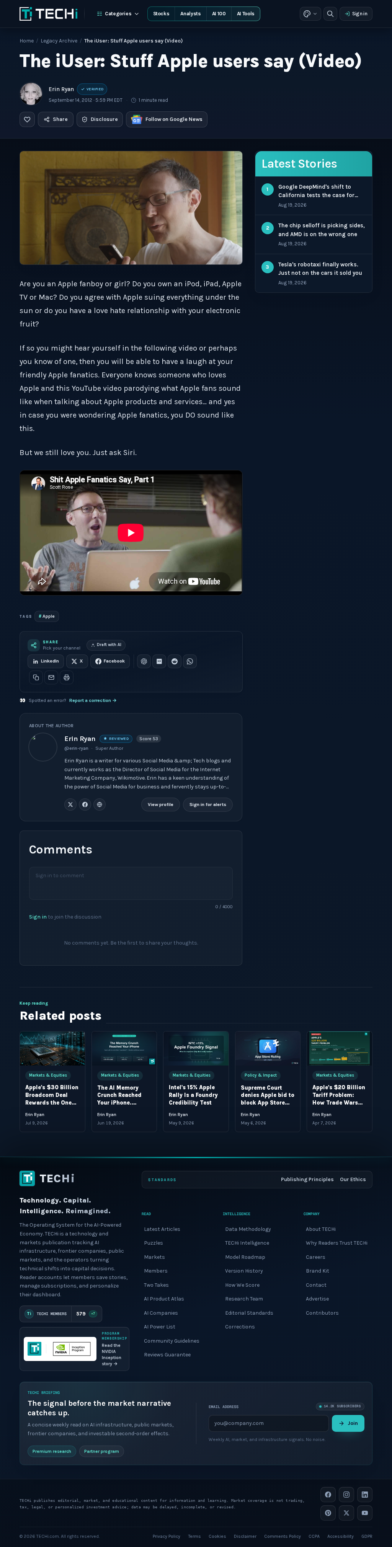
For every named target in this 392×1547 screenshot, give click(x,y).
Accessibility (340, 1536)
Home (27, 41)
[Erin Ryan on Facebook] (85, 805)
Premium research (52, 1451)
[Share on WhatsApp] (190, 661)
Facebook (114, 661)
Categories (118, 13)
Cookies (217, 1536)
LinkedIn (50, 661)
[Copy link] (36, 677)
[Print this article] (67, 677)
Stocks (161, 13)
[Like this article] (27, 119)
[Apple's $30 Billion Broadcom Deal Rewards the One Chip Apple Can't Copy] (52, 1048)
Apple (47, 616)
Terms (194, 1536)
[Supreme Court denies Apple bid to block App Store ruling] (268, 1048)
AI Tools (246, 13)
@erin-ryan (76, 748)
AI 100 (219, 13)
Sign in (360, 13)
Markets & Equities (48, 1075)
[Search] (330, 14)
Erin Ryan (61, 89)
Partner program (101, 1451)
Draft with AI (109, 644)
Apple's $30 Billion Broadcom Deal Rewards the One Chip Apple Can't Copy (51, 1103)
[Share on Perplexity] (159, 661)
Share (60, 119)
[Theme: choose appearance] (310, 14)
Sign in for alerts (208, 804)
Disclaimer (245, 1536)
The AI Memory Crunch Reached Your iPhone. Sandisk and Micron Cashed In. (122, 1103)
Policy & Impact (261, 1075)
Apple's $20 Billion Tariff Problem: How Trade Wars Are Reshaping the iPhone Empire (338, 1103)
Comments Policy (282, 1536)
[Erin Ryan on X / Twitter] (70, 805)
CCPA (314, 1536)
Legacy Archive (59, 41)
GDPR (366, 1536)
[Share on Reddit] (174, 661)
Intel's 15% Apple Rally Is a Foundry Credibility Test (193, 1095)
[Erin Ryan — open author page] (31, 93)
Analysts (190, 13)
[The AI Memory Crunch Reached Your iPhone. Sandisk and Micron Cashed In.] (124, 1048)
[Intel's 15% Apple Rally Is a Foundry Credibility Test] (196, 1048)
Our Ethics (353, 1179)
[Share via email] (51, 677)
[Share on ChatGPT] (144, 661)
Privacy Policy (166, 1536)
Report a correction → (93, 700)
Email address (223, 1406)
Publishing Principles (307, 1179)
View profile (161, 804)
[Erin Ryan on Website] (99, 805)
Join (353, 1423)
